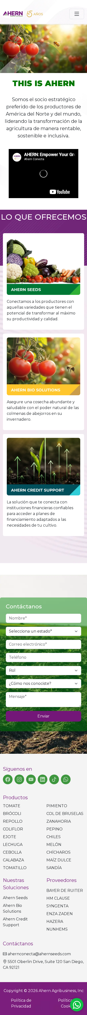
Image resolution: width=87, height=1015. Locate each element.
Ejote (9, 837)
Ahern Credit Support (15, 922)
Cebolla (12, 852)
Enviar (43, 716)
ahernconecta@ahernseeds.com (39, 954)
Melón (53, 844)
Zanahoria (58, 821)
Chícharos (58, 852)
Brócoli (12, 813)
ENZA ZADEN (59, 913)
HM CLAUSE (58, 898)
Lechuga (12, 844)
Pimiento (56, 806)
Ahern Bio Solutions (12, 908)
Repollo (12, 821)
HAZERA (54, 921)
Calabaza (13, 860)
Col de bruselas (64, 813)
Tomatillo (15, 868)
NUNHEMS (57, 929)
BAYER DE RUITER (64, 890)
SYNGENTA (57, 906)
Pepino (54, 829)
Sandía (54, 868)
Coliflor (13, 829)
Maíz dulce (58, 860)
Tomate (11, 806)
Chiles (53, 837)
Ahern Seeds (15, 898)
